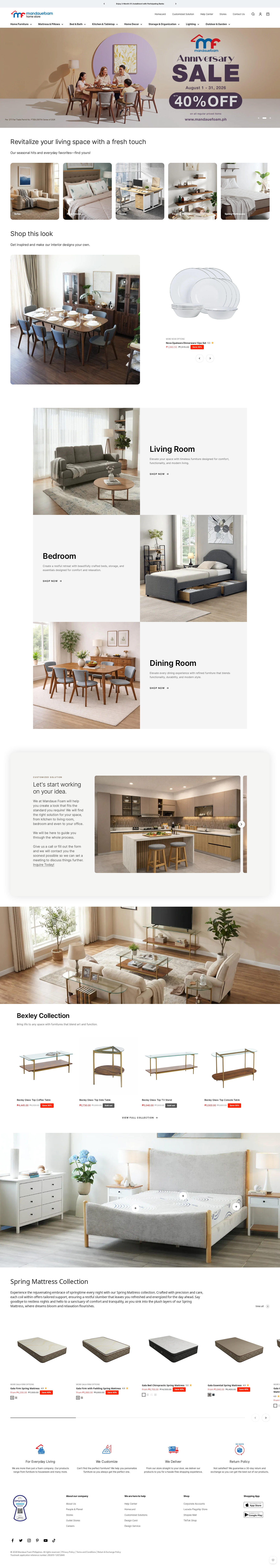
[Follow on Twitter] (21, 1540)
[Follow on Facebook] (12, 1540)
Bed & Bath (76, 24)
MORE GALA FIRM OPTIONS (22, 1384)
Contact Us (239, 13)
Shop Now (157, 474)
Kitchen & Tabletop (103, 24)
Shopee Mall (190, 1514)
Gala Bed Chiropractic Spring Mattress (163, 1385)
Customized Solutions (135, 1514)
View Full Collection (138, 1117)
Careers (70, 1526)
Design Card (131, 1520)
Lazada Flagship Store (195, 1509)
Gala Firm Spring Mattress (25, 1388)
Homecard (160, 13)
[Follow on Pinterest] (37, 1540)
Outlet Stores (73, 1520)
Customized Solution (183, 13)
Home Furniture (19, 24)
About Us (71, 1503)
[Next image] (241, 824)
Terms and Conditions (86, 1552)
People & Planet (74, 1509)
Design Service (132, 1526)
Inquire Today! (43, 865)
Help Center (206, 13)
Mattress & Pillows (49, 24)
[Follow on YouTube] (45, 1540)
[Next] (175, 3)
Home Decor (131, 24)
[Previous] (104, 3)
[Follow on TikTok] (54, 1540)
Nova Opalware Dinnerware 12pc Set (186, 343)
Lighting (191, 24)
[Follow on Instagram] (29, 1540)
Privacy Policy (68, 1552)
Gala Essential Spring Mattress (225, 1385)
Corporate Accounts (194, 1503)
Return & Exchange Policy (109, 1552)
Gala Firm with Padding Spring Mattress (98, 1388)
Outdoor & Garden (216, 24)
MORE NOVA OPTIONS (175, 339)
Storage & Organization (162, 24)
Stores (223, 13)
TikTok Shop (190, 1520)
